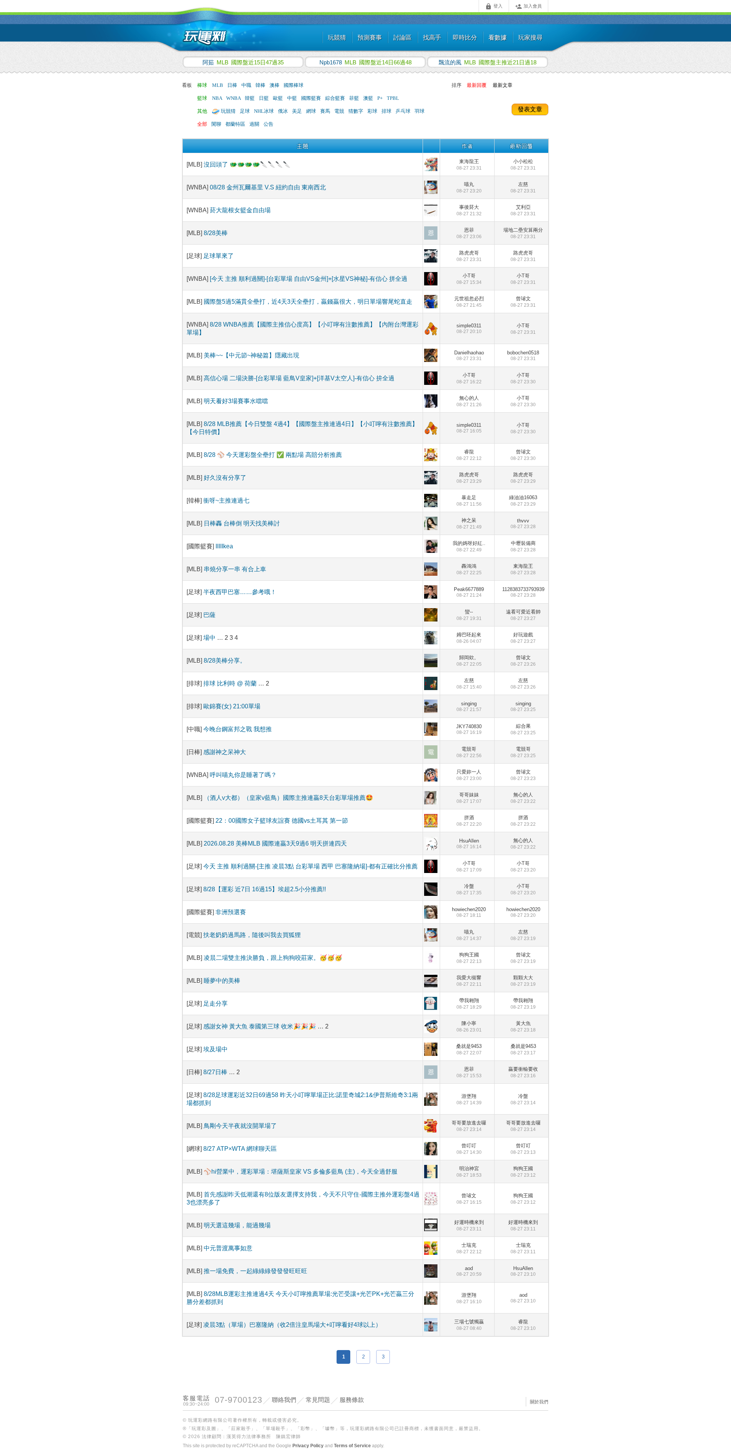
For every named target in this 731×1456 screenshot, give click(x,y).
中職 (246, 85)
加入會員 (528, 6)
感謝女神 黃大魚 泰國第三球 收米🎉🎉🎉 (260, 1026)
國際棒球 (293, 85)
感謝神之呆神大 (224, 752)
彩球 (372, 111)
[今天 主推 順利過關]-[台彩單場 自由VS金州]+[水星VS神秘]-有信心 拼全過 (308, 279)
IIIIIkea (224, 546)
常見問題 (318, 1400)
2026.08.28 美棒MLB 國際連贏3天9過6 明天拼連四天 (275, 843)
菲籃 (354, 98)
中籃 (292, 98)
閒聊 (216, 124)
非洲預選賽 (230, 912)
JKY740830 (469, 729)
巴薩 (209, 615)
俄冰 (283, 111)
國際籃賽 (311, 98)
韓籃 (250, 98)
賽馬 (325, 111)
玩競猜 (337, 37)
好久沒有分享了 (225, 477)
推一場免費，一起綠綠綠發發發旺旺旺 (255, 1271)
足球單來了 (218, 256)
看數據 (497, 37)
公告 (268, 124)
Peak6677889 (469, 592)
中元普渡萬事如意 (228, 1248)
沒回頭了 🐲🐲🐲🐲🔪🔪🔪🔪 (247, 164)
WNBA (234, 98)
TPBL (393, 98)
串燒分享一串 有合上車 (235, 569)
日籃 (264, 98)
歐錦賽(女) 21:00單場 (231, 706)
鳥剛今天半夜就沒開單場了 (240, 1126)
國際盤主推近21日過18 (487, 62)
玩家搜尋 (530, 37)
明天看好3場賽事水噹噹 (236, 401)
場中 (210, 637)
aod (469, 1271)
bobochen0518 (523, 355)
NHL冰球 (264, 111)
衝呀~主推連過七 (226, 500)
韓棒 (261, 85)
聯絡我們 (284, 1400)
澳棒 (275, 85)
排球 (387, 111)
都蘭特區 (235, 124)
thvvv (523, 523)
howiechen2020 (469, 912)
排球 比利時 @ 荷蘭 (230, 683)
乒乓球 (404, 111)
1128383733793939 (523, 592)
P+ (380, 98)
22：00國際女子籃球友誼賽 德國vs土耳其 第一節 (281, 820)
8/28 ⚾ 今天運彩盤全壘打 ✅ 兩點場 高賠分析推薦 (273, 455)
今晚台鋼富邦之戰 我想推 (237, 729)
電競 (339, 111)
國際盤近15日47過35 (243, 62)
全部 (202, 124)
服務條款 (352, 1400)
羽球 (420, 111)
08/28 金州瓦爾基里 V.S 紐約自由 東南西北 (268, 187)
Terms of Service (352, 1445)
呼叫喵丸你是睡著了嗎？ (243, 775)
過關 (254, 124)
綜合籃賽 (335, 98)
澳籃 (368, 98)
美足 (297, 111)
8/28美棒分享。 (225, 660)
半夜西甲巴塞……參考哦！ (239, 592)
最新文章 (502, 85)
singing (469, 706)
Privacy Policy (308, 1445)
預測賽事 (370, 37)
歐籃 (278, 98)
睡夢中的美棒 (222, 980)
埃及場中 (215, 1049)
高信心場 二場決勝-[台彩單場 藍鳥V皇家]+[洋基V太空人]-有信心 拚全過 (299, 378)
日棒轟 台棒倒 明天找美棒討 (242, 523)
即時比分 (465, 37)
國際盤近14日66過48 (365, 62)
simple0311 (469, 328)
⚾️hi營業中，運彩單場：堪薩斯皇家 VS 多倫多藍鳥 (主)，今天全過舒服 (300, 1171)
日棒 (232, 85)
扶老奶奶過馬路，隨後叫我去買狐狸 (252, 935)
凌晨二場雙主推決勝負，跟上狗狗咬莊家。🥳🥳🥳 (273, 958)
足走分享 (215, 1003)
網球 (311, 111)
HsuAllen (469, 843)
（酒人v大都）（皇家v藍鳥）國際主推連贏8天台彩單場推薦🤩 (288, 797)
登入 (494, 6)
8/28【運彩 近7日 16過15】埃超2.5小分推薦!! (264, 889)
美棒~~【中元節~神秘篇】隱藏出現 (251, 355)
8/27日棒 (216, 1072)
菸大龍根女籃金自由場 (240, 210)
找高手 (432, 37)
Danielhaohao (469, 355)
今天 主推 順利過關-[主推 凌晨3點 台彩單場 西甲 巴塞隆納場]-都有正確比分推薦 (310, 866)
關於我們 (539, 1402)
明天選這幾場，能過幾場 (237, 1225)
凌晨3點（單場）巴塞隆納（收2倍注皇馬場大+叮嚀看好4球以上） (292, 1324)
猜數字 (356, 111)
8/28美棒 (216, 233)
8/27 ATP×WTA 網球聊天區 (240, 1148)
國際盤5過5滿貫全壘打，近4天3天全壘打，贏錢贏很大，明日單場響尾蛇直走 (308, 301)
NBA (217, 98)
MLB (218, 85)
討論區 (402, 37)
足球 (245, 111)
